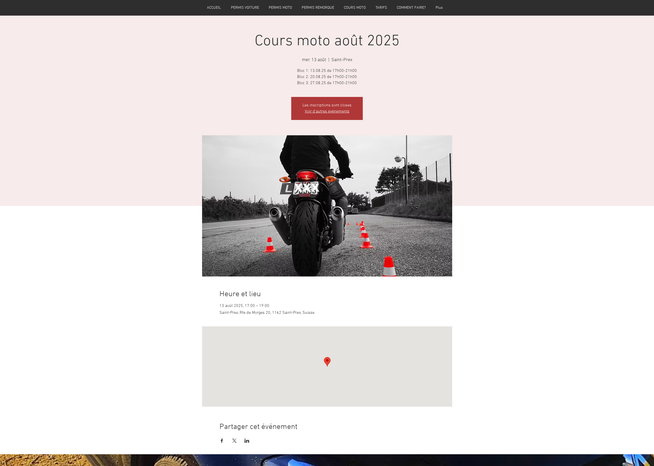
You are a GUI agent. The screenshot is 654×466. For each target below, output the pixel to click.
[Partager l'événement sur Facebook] (221, 441)
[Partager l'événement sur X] (234, 441)
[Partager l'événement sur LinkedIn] (246, 441)
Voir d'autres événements (327, 111)
